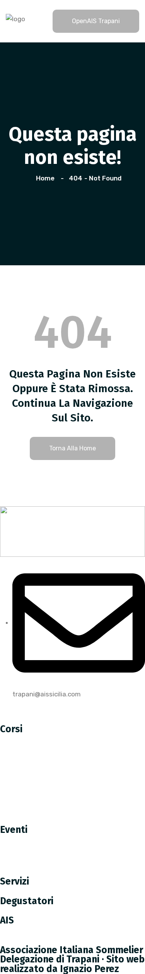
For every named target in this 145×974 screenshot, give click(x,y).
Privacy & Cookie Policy (41, 704)
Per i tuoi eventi (30, 891)
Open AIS (19, 839)
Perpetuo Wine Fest (36, 855)
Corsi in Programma (35, 739)
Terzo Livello (25, 788)
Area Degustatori (32, 911)
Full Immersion (28, 820)
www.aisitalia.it (30, 940)
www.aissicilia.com (35, 930)
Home (47, 178)
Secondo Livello (29, 771)
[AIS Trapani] (15, 18)
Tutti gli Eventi (28, 872)
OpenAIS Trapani (96, 21)
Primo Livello (25, 755)
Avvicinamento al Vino (39, 804)
